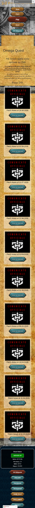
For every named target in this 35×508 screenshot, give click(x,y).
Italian (7, 506)
